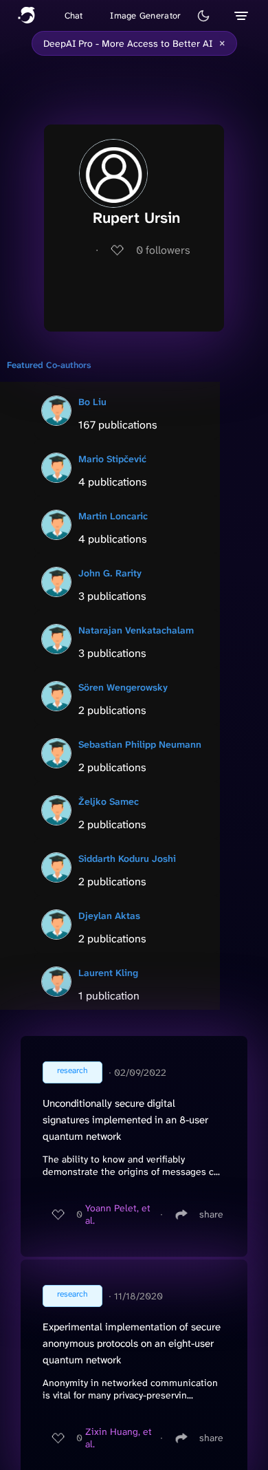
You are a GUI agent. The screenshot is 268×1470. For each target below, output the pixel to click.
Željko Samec (108, 801)
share (211, 1214)
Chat (74, 15)
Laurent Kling (108, 972)
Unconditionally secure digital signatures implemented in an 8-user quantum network (125, 1119)
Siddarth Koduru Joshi (127, 858)
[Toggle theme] (203, 16)
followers (163, 250)
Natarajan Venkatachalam (136, 630)
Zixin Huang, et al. (118, 1437)
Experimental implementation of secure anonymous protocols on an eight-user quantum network (132, 1343)
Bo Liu (92, 402)
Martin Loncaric (113, 516)
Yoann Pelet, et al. (117, 1214)
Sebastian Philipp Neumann (139, 744)
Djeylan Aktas (109, 915)
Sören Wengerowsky (123, 687)
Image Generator (145, 15)
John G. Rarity (110, 573)
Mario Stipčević (112, 459)
